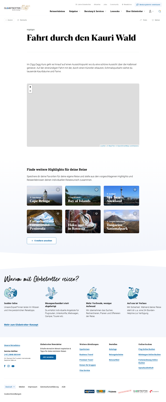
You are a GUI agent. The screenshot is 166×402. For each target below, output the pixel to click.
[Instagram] (8, 366)
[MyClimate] (111, 391)
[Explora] (89, 391)
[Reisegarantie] (154, 391)
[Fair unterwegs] (124, 391)
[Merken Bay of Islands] (96, 190)
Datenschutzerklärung (49, 387)
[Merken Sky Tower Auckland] (135, 190)
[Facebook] (4, 366)
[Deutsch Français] (10, 387)
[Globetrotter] (140, 391)
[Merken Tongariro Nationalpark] (135, 214)
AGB (63, 387)
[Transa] (100, 391)
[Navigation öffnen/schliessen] (151, 11)
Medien (22, 387)
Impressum (32, 387)
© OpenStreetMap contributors (127, 146)
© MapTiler (111, 146)
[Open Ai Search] (160, 11)
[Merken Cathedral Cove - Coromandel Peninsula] (58, 214)
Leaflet (102, 146)
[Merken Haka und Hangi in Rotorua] (96, 214)
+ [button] (30, 87)
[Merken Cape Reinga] (58, 190)
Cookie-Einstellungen (12, 394)
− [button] (30, 91)
